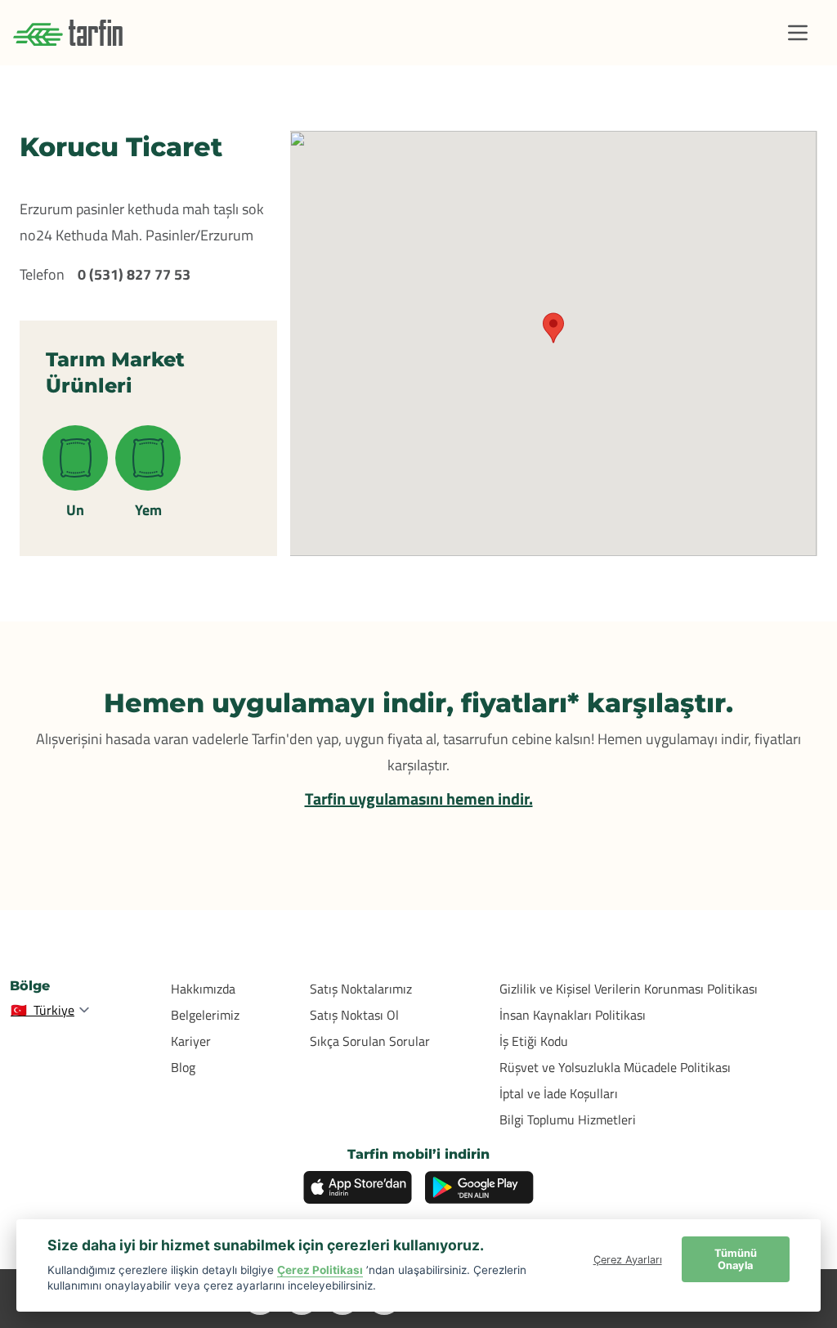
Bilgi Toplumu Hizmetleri (567, 1119)
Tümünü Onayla (735, 1259)
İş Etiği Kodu (533, 1041)
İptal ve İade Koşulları (558, 1093)
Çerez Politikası (320, 1269)
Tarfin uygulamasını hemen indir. (419, 798)
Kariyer (191, 1041)
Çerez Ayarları (627, 1260)
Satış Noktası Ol (354, 1015)
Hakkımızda (203, 988)
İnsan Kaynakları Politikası (572, 1015)
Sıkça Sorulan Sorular (370, 1041)
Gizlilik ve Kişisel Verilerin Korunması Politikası (628, 988)
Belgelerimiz (205, 1015)
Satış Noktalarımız (361, 988)
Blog (183, 1067)
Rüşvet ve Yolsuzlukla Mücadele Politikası (615, 1067)
